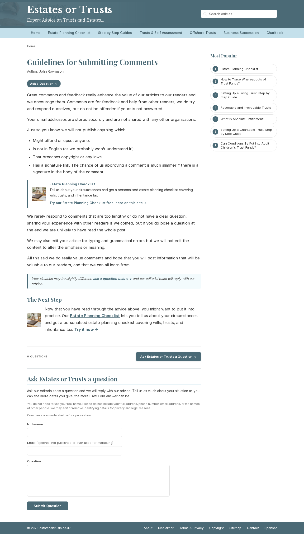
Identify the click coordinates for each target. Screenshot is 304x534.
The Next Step (44, 299)
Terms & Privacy (191, 528)
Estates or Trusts (69, 10)
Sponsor (271, 528)
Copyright (216, 528)
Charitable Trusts (280, 33)
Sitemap (235, 528)
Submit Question (48, 506)
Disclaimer (166, 528)
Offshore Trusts (203, 33)
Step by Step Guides (115, 33)
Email (70, 443)
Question (34, 461)
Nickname (35, 424)
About (148, 528)
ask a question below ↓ (112, 278)
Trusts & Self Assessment (161, 33)
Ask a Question (41, 83)
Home (35, 33)
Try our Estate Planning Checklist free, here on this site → (98, 203)
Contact (253, 528)
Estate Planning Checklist (69, 33)
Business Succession (241, 33)
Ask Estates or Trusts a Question (166, 356)
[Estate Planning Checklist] (34, 321)
